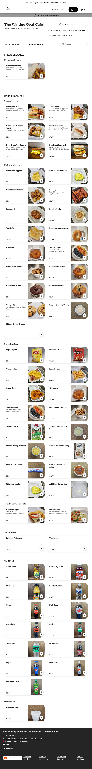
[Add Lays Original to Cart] (41, 360)
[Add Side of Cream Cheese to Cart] (41, 334)
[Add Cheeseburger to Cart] (41, 520)
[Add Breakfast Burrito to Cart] (41, 76)
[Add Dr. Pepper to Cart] (84, 654)
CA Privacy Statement (61, 758)
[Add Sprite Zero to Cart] (41, 654)
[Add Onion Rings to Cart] (41, 398)
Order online (8, 748)
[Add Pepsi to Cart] (41, 673)
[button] (15, 44)
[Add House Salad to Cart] (84, 520)
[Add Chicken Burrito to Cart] (84, 136)
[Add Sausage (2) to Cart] (41, 219)
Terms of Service (27, 758)
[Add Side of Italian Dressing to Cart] (84, 456)
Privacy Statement (43, 758)
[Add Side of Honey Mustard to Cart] (41, 456)
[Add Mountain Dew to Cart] (41, 692)
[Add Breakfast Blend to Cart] (41, 718)
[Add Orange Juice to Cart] (41, 596)
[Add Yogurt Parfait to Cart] (84, 258)
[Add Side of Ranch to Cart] (41, 437)
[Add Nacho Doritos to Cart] (84, 360)
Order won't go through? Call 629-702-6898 (42, 3)
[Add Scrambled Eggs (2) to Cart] (41, 181)
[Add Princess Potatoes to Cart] (41, 548)
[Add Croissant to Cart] (41, 258)
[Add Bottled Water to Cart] (84, 596)
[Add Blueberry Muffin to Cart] (84, 296)
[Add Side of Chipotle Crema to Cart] (84, 315)
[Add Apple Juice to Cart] (41, 577)
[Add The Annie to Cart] (84, 548)
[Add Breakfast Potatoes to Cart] (41, 200)
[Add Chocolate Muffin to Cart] (41, 296)
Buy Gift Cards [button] (58, 9)
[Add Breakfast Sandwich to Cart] (84, 155)
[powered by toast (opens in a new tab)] (12, 758)
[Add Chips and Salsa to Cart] (41, 379)
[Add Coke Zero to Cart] (41, 634)
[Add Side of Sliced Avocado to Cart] (84, 181)
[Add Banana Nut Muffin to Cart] (84, 277)
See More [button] (63, 3)
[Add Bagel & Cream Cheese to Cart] (84, 238)
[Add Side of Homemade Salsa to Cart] (84, 475)
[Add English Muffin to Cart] (84, 219)
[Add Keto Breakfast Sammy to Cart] (41, 155)
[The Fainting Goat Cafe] (8, 9)
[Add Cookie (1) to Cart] (41, 315)
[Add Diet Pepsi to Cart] (84, 673)
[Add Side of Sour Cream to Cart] (41, 475)
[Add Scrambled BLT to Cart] (41, 117)
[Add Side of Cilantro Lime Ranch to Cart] (84, 437)
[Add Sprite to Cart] (84, 634)
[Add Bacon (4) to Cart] (84, 200)
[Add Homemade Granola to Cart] (41, 277)
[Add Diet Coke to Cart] (84, 615)
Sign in (82, 10)
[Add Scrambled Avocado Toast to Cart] (41, 136)
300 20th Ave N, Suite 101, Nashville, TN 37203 (22, 738)
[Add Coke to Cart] (41, 615)
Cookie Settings (80, 758)
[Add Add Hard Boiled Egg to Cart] (84, 494)
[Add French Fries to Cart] (84, 379)
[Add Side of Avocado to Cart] (41, 494)
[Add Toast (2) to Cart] (41, 238)
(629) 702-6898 (9, 735)
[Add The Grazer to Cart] (84, 117)
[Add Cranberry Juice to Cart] (84, 577)
